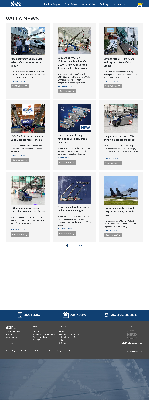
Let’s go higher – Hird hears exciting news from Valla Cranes (119, 62)
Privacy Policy (47, 351)
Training (104, 4)
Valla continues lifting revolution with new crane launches (72, 139)
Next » (80, 245)
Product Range (51, 4)
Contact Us (119, 4)
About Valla (88, 4)
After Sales (70, 4)
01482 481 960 (13, 331)
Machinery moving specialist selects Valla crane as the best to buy (27, 62)
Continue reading (19, 86)
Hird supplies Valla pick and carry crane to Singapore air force (119, 211)
